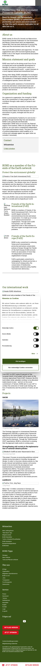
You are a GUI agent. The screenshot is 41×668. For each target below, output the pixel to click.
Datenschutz (5, 584)
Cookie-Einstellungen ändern (10, 641)
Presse (4, 594)
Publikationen (6, 600)
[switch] (36, 333)
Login (4, 609)
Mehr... (22, 651)
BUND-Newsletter (7, 537)
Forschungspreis (7, 582)
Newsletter (5, 602)
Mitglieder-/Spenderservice (9, 573)
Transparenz (5, 580)
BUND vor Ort (6, 575)
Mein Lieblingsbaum (8, 530)
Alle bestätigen (20, 361)
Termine (4, 598)
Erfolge (4, 569)
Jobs (3, 578)
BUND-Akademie (7, 541)
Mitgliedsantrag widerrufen (9, 643)
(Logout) (4, 611)
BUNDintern (5, 545)
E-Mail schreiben (9, 149)
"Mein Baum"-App (7, 532)
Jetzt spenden (11, 665)
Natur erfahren (6, 557)
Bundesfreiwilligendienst (9, 543)
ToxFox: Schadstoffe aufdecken (11, 539)
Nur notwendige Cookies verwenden (20, 367)
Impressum (5, 596)
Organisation (5, 571)
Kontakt (4, 606)
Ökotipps (5, 555)
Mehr (33, 353)
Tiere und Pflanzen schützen (10, 559)
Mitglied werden (32, 665)
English (4, 604)
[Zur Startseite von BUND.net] (5, 2)
